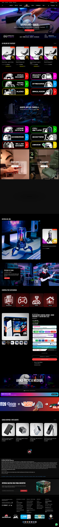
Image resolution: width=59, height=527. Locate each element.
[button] (29, 394)
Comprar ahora (44, 359)
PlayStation (35, 313)
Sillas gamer (14, 2)
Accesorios (6, 2)
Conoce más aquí (45, 327)
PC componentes (38, 5)
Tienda (44, 5)
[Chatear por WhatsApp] (56, 524)
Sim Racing (10, 2)
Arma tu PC (16, 5)
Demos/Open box (29, 512)
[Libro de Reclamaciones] (15, 516)
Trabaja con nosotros (40, 505)
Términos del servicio (29, 502)
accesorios (14, 476)
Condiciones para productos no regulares (31, 510)
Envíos (17, 501)
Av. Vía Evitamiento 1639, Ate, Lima (49, 511)
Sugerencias (18, 511)
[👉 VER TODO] (14, 164)
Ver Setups (33, 386)
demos (28, 476)
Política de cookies (29, 505)
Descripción (45, 353)
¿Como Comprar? (19, 504)
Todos (55, 43)
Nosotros (38, 501)
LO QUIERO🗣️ (29, 200)
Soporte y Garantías (19, 508)
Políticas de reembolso (30, 508)
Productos (11, 5)
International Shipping (19, 502)
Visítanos (46, 502)
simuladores (10, 476)
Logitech (3, 2)
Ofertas (32, 5)
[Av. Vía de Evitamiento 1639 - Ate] (29, 274)
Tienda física (38, 504)
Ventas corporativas (39, 508)
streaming (25, 476)
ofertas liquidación (21, 476)
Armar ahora (25, 386)
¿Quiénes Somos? (39, 502)
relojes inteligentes (40, 476)
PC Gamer (20, 5)
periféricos (34, 476)
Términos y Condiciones (30, 501)
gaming (37, 476)
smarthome (7, 476)
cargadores (44, 476)
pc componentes (3, 476)
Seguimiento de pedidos (20, 505)
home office (17, 476)
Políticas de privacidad (30, 504)
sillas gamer (30, 476)
